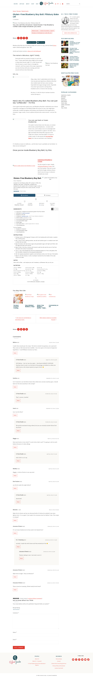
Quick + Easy (64, 103)
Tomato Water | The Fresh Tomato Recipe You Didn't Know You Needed (74, 58)
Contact (59, 661)
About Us (37, 659)
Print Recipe (41, 42)
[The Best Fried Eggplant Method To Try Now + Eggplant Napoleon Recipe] (64, 51)
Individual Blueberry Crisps (45, 160)
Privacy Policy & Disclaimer (59, 666)
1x (52, 209)
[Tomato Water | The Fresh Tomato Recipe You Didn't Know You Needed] (64, 59)
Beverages (63, 96)
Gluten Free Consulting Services (58, 663)
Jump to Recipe (32, 42)
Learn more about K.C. (70, 32)
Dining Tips (64, 100)
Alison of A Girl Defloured (34, 51)
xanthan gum (25, 216)
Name (15, 632)
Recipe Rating (16, 608)
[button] (14, 191)
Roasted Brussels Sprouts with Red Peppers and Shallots (74, 65)
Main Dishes (64, 101)
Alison (54, 45)
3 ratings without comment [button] (35, 598)
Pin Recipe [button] (48, 195)
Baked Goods (25, 11)
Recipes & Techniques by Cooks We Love (42, 33)
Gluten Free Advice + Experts (47, 30)
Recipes (19, 11)
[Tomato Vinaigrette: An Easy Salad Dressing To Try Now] (64, 44)
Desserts (63, 98)
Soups (62, 106)
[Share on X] (21, 38)
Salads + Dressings (65, 104)
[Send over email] (26, 38)
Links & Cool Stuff (59, 668)
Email (15, 640)
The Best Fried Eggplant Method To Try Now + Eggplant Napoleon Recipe (75, 51)
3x (57, 209)
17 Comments (16, 19)
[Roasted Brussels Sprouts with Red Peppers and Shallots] (64, 66)
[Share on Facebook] (18, 38)
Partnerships (59, 659)
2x (54, 209)
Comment (16, 613)
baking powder (26, 213)
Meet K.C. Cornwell (37, 661)
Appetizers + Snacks (66, 95)
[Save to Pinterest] (24, 38)
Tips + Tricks (64, 108)
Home (14, 11)
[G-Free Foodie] (46, 4)
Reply (15, 353)
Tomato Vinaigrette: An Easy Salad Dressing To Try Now (75, 43)
